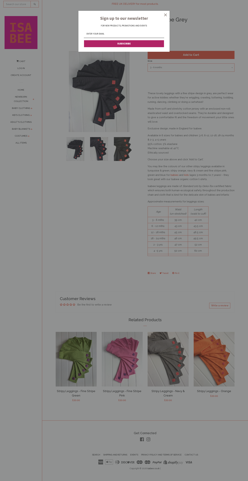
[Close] (165, 15)
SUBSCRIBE (124, 43)
